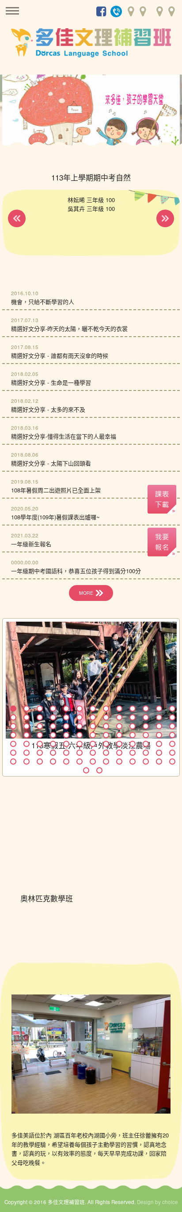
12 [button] (159, 708)
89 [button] (146, 761)
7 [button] (93, 708)
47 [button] (106, 735)
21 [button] (106, 717)
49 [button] (132, 735)
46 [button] (93, 735)
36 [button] (132, 726)
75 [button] (132, 753)
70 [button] (66, 753)
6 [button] (79, 708)
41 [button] (26, 735)
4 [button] (53, 708)
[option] (91, 112)
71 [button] (79, 753)
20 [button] (93, 717)
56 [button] (53, 744)
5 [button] (66, 708)
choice (170, 1201)
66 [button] (13, 753)
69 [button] (53, 753)
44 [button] (66, 735)
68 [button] (40, 753)
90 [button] (159, 761)
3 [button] (40, 708)
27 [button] (13, 726)
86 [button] (106, 761)
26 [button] (172, 717)
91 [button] (172, 761)
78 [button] (172, 753)
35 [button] (119, 726)
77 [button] (159, 753)
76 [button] (146, 753)
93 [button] (99, 770)
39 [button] (172, 726)
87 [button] (119, 761)
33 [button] (93, 726)
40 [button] (13, 735)
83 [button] (66, 761)
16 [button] (40, 717)
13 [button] (172, 708)
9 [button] (119, 708)
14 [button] (13, 717)
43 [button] (53, 735)
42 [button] (40, 735)
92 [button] (86, 770)
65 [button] (172, 744)
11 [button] (146, 708)
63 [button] (146, 744)
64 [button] (159, 744)
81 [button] (40, 761)
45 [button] (79, 735)
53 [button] (13, 744)
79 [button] (13, 761)
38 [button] (159, 726)
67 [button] (26, 753)
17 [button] (53, 717)
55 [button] (40, 744)
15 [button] (26, 717)
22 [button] (119, 717)
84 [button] (79, 761)
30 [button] (53, 726)
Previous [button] (15, 113)
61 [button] (119, 744)
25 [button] (159, 717)
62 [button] (132, 744)
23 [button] (132, 717)
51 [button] (159, 735)
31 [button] (66, 726)
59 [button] (93, 744)
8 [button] (106, 708)
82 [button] (53, 761)
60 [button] (106, 744)
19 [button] (79, 717)
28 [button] (26, 726)
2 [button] (26, 708)
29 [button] (40, 726)
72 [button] (93, 753)
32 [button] (79, 726)
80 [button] (26, 761)
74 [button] (119, 753)
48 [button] (119, 735)
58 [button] (79, 744)
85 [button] (93, 761)
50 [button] (146, 735)
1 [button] (13, 708)
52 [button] (172, 735)
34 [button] (106, 726)
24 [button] (146, 717)
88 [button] (132, 761)
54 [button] (26, 744)
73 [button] (106, 753)
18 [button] (66, 717)
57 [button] (66, 744)
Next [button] (166, 113)
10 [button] (132, 708)
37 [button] (146, 726)
